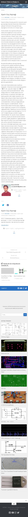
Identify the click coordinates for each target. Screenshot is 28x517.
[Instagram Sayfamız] (23, 288)
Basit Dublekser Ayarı (19, 276)
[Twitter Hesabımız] (26, 288)
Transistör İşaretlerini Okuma (9, 490)
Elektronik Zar (5, 353)
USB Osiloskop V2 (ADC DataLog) (10, 438)
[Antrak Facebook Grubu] (18, 288)
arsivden (7, 17)
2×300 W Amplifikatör (7, 405)
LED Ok (3, 388)
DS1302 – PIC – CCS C (7, 421)
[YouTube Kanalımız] (21, 288)
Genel (3, 10)
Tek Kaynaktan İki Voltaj (7, 455)
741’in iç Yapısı (5, 337)
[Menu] (26, 2)
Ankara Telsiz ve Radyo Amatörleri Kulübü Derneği (11, 2)
